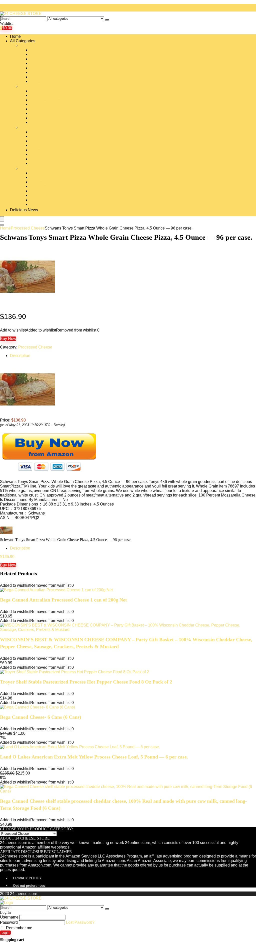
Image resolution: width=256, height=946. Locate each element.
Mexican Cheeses (46, 136)
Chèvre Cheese (44, 81)
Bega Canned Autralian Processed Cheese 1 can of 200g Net (63, 599)
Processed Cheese (47, 182)
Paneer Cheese (44, 163)
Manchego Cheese (47, 132)
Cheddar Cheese (45, 72)
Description (20, 356)
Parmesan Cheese (46, 173)
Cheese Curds (43, 77)
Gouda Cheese (43, 109)
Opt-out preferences (29, 886)
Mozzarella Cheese (47, 145)
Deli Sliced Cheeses (48, 95)
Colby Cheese (43, 91)
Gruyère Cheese (44, 113)
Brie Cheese (41, 63)
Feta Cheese (41, 104)
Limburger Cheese (46, 122)
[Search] (107, 19)
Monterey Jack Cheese (50, 141)
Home (15, 36)
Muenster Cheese (46, 150)
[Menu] (2, 219)
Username (9, 917)
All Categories (22, 41)
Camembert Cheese (48, 68)
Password (9, 922)
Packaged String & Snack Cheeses (61, 159)
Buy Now (8, 338)
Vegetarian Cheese (47, 204)
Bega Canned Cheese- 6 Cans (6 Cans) (40, 717)
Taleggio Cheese (45, 200)
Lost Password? (80, 922)
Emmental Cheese (46, 100)
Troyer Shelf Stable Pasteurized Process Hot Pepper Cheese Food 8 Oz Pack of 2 (86, 681)
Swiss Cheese (43, 195)
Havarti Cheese (44, 118)
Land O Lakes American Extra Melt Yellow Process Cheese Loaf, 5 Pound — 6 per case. (94, 757)
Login (5, 932)
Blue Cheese (41, 59)
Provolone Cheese (46, 186)
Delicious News (24, 210)
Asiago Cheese (44, 54)
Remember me (18, 928)
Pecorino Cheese (45, 177)
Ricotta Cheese (44, 191)
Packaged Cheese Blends (53, 154)
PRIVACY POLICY (27, 878)
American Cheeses (47, 50)
